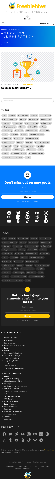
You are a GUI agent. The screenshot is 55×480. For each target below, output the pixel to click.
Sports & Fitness (11, 401)
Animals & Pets (10, 338)
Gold (6, 134)
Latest (27, 19)
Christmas (18, 123)
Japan (20, 142)
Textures (7, 409)
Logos (6, 376)
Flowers (20, 131)
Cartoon (7, 123)
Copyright (36, 468)
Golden (15, 134)
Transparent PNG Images (13, 157)
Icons (6, 371)
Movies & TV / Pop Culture (15, 386)
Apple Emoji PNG (10, 119)
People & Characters (12, 396)
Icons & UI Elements (12, 373)
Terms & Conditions (22, 468)
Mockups (8, 384)
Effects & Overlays (12, 356)
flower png (8, 131)
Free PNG (45, 131)
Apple (34, 115)
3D (5, 115)
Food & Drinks (10, 366)
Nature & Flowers (11, 389)
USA (28, 157)
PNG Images (28, 84)
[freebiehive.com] (27, 475)
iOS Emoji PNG (32, 138)
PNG (16, 146)
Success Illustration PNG (16, 87)
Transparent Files (19, 154)
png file (41, 146)
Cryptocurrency (10, 127)
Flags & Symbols (11, 361)
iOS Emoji (19, 138)
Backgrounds (9, 343)
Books (6, 350)
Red (41, 150)
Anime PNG (24, 115)
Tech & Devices (10, 406)
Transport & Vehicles (13, 412)
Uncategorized (10, 414)
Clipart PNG (46, 123)
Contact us (49, 450)
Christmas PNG (32, 123)
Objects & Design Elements (15, 391)
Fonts (6, 363)
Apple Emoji (46, 115)
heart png (7, 138)
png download (28, 146)
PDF (5, 394)
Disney (22, 127)
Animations (8, 340)
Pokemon (31, 150)
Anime (12, 115)
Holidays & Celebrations (14, 368)
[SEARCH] (52, 23)
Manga (29, 142)
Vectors (7, 417)
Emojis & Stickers (11, 358)
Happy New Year (37, 134)
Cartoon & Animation (13, 353)
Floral (44, 127)
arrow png (34, 119)
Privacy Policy (22, 466)
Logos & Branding (11, 378)
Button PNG (46, 119)
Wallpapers (8, 419)
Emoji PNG (33, 127)
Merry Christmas (43, 142)
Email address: (27, 188)
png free (7, 150)
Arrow (23, 119)
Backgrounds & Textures (14, 345)
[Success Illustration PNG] (27, 66)
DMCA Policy (44, 466)
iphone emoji (9, 142)
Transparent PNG (37, 154)
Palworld (7, 146)
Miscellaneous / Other (13, 381)
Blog (6, 348)
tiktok (6, 154)
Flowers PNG (32, 131)
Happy (24, 134)
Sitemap (33, 466)
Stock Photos (10, 404)
